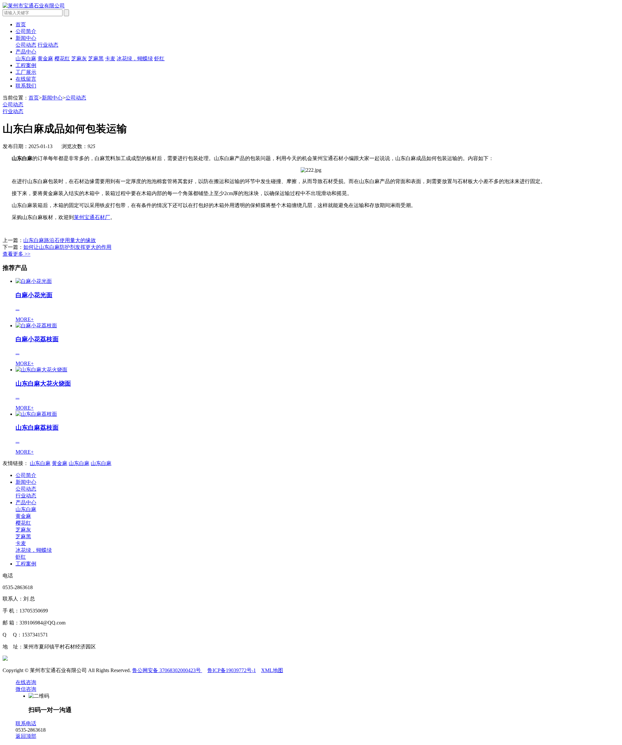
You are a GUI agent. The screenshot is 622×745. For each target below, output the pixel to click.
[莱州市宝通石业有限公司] (34, 5)
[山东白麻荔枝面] (36, 414)
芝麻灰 (79, 58)
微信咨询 (26, 689)
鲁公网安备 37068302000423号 (167, 670)
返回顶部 (26, 736)
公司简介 (26, 31)
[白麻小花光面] (34, 281)
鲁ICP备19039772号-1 (231, 670)
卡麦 (110, 58)
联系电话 (26, 723)
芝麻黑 (96, 58)
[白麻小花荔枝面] (36, 325)
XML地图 (272, 670)
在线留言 (26, 79)
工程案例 (26, 65)
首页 (21, 24)
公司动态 (26, 45)
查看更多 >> (16, 254)
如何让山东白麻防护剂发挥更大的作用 (67, 247)
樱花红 (62, 58)
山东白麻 (26, 58)
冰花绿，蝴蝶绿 (135, 58)
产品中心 (26, 51)
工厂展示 (26, 72)
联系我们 (26, 85)
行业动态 (48, 45)
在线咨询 (26, 682)
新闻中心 (26, 38)
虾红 (159, 58)
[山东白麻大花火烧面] (41, 369)
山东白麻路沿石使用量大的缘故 (59, 240)
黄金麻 (45, 58)
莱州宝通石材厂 (92, 217)
